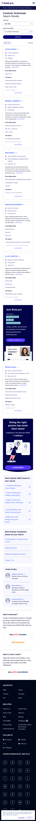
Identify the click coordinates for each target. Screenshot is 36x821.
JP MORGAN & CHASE (11, 182)
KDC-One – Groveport (11, 129)
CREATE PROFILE (14, 340)
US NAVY (7, 186)
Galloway (10, 58)
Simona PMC (11, 262)
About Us (21, 713)
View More (15, 67)
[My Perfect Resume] (18, 634)
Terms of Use (7, 713)
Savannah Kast (17, 599)
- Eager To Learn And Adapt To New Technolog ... (14, 502)
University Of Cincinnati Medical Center (18, 373)
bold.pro (19, 435)
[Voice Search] (31, 31)
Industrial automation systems (13, 83)
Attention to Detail (10, 405)
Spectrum (7, 232)
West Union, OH (12, 376)
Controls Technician (13, 53)
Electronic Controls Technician (16, 260)
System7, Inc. (11, 55)
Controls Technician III (14, 104)
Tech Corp (8, 235)
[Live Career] (18, 642)
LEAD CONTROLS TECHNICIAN (17, 156)
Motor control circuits (10, 87)
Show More (18, 93)
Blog (4, 717)
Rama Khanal (16, 585)
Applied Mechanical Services (13, 398)
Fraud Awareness (8, 729)
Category (6, 20)
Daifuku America (12, 211)
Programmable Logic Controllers (14, 294)
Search (18, 37)
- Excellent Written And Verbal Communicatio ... (13, 511)
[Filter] (7, 43)
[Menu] (33, 3)
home (5, 8)
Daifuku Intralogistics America (16, 107)
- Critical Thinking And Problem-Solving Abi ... (13, 494)
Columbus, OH (12, 164)
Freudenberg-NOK (10, 287)
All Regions (21, 721)
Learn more (18, 467)
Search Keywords (8, 28)
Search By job (12, 8)
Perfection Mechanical (11, 395)
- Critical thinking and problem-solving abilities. (17, 242)
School (20, 690)
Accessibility (7, 721)
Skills (4, 690)
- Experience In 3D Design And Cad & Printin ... (11, 519)
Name (20, 698)
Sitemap (21, 717)
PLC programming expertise (12, 138)
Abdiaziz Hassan (17, 574)
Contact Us (6, 709)
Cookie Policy (22, 709)
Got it (30, 817)
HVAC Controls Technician (15, 370)
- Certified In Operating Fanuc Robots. (13, 487)
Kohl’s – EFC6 (9, 132)
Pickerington (11, 110)
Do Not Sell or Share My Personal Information (24, 727)
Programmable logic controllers (13, 80)
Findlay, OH (11, 265)
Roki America (8, 284)
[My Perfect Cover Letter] (18, 672)
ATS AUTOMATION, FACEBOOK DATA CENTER (18, 160)
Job (4, 698)
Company (21, 694)
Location (5, 694)
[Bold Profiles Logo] (7, 3)
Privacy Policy (7, 725)
